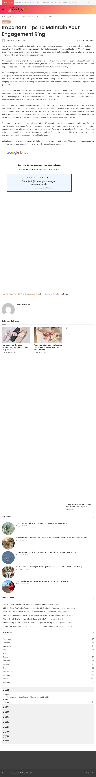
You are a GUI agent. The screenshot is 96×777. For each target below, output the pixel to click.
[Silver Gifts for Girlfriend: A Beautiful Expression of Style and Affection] (8, 557)
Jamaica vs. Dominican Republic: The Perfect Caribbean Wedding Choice (30, 626)
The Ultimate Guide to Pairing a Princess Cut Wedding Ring (41, 523)
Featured (6, 661)
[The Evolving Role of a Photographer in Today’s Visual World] (8, 586)
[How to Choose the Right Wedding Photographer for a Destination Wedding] (8, 572)
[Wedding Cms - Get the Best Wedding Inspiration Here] (17, 9)
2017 (6, 741)
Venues (6, 679)
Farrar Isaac (10, 40)
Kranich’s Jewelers (52, 294)
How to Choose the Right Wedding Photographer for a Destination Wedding (49, 567)
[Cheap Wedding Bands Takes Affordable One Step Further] (80, 414)
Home (5, 17)
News (5, 668)
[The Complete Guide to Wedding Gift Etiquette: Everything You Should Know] (48, 335)
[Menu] (3, 10)
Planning (6, 675)
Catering (6, 643)
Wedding (12, 17)
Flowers (6, 664)
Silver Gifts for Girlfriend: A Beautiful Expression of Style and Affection (46, 552)
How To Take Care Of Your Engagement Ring (21, 294)
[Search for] (93, 10)
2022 (6, 722)
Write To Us (89, 773)
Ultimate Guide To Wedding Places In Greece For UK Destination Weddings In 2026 (51, 538)
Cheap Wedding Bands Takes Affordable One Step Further (78, 505)
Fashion (6, 657)
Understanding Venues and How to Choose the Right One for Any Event (30, 623)
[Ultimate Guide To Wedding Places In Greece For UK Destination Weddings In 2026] (8, 543)
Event (5, 653)
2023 (6, 717)
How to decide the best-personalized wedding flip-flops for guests (16, 347)
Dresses (6, 650)
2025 (6, 707)
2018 (6, 736)
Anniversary (7, 639)
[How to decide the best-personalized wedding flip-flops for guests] (16, 335)
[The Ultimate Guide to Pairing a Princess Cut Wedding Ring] (8, 528)
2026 (6, 690)
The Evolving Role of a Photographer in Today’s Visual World (42, 581)
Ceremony (7, 646)
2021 (6, 727)
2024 (6, 712)
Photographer (8, 671)
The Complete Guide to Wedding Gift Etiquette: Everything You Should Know (48, 347)
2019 (6, 732)
